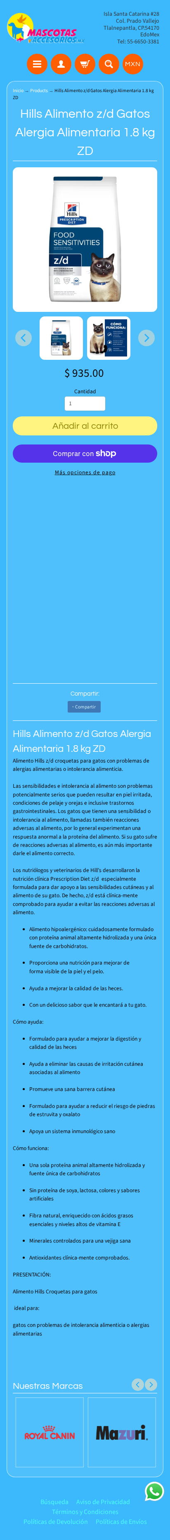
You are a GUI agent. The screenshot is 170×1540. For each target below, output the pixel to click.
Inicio (18, 90)
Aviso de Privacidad (103, 1502)
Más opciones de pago (85, 472)
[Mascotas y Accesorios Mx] (46, 28)
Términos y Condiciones (85, 1511)
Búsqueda (54, 1502)
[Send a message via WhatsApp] (154, 1491)
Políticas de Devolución (56, 1521)
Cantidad (85, 391)
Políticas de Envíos (121, 1521)
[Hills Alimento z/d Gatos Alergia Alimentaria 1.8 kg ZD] (61, 338)
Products (39, 90)
